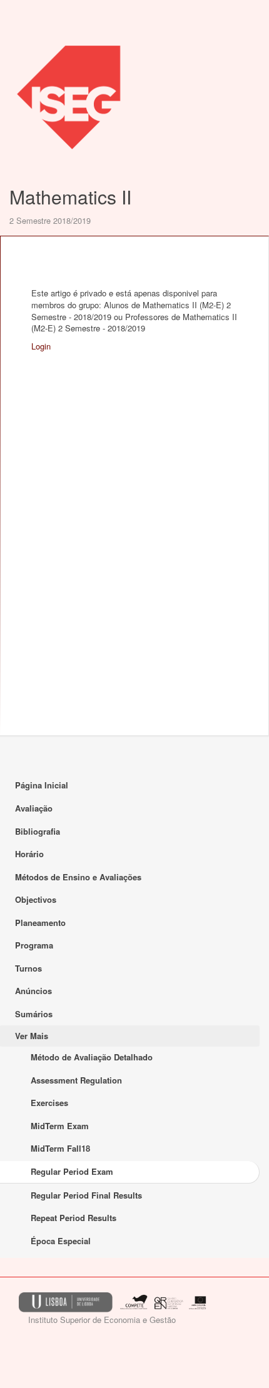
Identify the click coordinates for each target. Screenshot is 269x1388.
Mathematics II (70, 196)
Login (41, 346)
